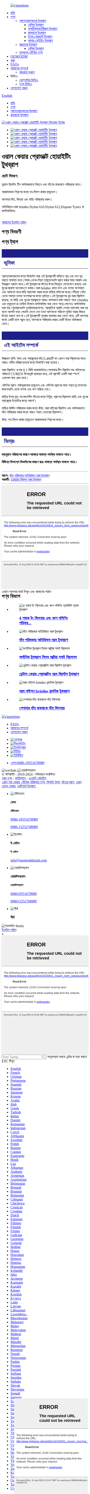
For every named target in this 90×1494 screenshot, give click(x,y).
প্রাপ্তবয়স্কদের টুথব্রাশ (32, 21)
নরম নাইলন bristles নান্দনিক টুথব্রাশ (44, 691)
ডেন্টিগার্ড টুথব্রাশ (26, 786)
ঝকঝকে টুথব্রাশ (37, 33)
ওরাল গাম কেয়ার (11, 782)
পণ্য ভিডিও (25, 84)
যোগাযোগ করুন (19, 88)
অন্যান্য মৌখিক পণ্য (31, 52)
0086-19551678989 (24, 819)
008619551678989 (23, 894)
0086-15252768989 (24, 827)
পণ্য (12, 17)
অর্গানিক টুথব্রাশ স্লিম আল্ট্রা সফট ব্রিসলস (48, 657)
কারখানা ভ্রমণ (27, 72)
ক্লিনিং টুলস (53, 782)
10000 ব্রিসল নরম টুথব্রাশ (26, 479)
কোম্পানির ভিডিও (28, 80)
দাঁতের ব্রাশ (68, 782)
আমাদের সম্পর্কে (19, 68)
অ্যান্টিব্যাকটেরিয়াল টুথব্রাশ (42, 29)
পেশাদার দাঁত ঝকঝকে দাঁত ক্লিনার (42, 708)
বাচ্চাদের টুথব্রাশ (28, 44)
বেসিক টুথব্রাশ (36, 25)
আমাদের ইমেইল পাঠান (14, 222)
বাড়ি (12, 13)
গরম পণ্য (7, 778)
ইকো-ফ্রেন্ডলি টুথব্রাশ (40, 36)
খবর (12, 60)
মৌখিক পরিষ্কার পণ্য (33, 782)
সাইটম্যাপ (20, 778)
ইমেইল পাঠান (9, 930)
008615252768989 (23, 901)
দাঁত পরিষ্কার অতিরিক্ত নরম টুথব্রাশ (29, 475)
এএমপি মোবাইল (37, 778)
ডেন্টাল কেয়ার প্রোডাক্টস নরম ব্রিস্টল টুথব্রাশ (49, 674)
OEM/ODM (19, 56)
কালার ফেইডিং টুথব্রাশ (40, 40)
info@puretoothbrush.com (28, 860)
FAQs (14, 64)
